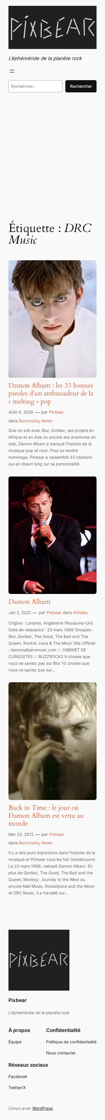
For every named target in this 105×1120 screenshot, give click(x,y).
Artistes (80, 612)
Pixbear (56, 411)
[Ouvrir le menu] (11, 71)
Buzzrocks (29, 420)
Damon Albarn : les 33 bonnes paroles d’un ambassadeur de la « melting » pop (50, 393)
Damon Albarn (29, 602)
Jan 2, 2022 (19, 612)
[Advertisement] (52, 156)
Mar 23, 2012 (21, 834)
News (46, 420)
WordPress (42, 1108)
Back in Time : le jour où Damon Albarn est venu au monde (46, 816)
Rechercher (81, 86)
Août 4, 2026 (20, 411)
